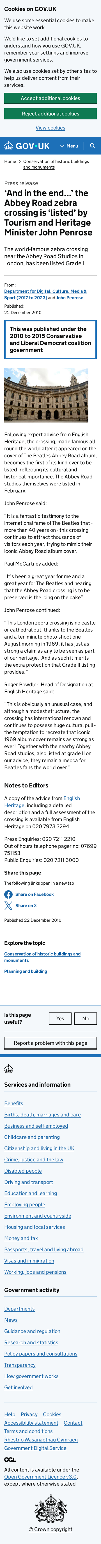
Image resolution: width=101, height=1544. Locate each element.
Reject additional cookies (50, 113)
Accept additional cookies (50, 98)
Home (10, 161)
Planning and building (25, 971)
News (11, 1320)
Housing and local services (34, 1227)
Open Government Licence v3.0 (40, 1476)
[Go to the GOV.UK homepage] (27, 146)
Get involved (18, 1387)
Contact (73, 1423)
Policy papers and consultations (40, 1353)
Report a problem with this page (50, 1043)
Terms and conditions (28, 1431)
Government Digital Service (35, 1448)
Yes (64, 1018)
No (89, 1018)
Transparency (20, 1365)
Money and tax (21, 1238)
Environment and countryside (37, 1216)
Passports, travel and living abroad (44, 1249)
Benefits (13, 1103)
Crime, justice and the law (33, 1159)
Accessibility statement (31, 1423)
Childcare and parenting (32, 1137)
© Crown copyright (50, 1529)
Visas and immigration (29, 1260)
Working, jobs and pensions (35, 1272)
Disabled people (23, 1171)
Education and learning (30, 1193)
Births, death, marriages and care (42, 1114)
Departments (19, 1308)
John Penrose (69, 297)
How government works (31, 1376)
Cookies (52, 1414)
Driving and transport (28, 1182)
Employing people (24, 1204)
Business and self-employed (36, 1126)
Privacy (29, 1414)
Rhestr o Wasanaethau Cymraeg (41, 1439)
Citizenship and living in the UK (39, 1148)
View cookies (50, 127)
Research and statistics (31, 1342)
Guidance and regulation (32, 1331)
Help (9, 1414)
